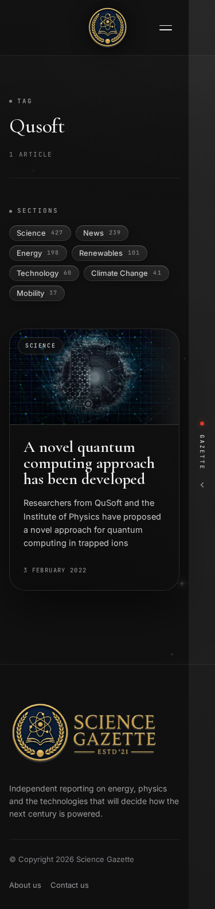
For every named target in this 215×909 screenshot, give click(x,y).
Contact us (69, 885)
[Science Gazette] (107, 27)
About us (25, 885)
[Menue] (166, 28)
